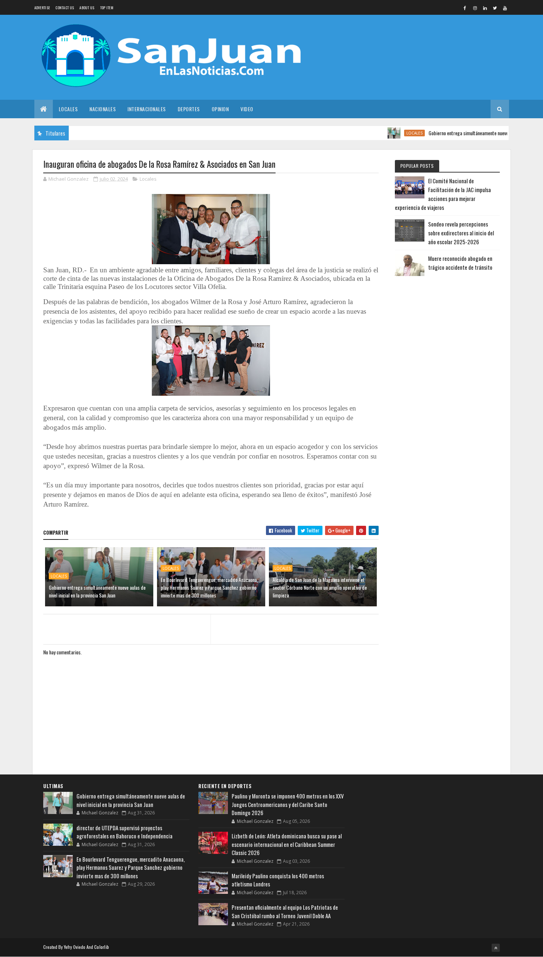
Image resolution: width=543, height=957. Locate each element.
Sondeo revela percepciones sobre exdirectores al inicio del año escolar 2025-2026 (461, 233)
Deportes (189, 109)
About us (86, 7)
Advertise (42, 7)
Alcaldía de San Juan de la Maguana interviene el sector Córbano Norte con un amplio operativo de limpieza (320, 587)
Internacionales (146, 109)
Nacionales (102, 109)
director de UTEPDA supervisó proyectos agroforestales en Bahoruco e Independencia (124, 832)
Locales (68, 109)
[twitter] (495, 8)
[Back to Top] (496, 948)
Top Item (106, 7)
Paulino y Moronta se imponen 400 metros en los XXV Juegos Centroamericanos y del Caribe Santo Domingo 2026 (288, 804)
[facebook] (465, 8)
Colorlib (101, 947)
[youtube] (505, 8)
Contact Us (64, 7)
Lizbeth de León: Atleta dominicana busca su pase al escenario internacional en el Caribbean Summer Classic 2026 (287, 844)
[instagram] (475, 8)
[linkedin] (485, 8)
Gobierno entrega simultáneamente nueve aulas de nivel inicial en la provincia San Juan (97, 591)
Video (246, 109)
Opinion (220, 109)
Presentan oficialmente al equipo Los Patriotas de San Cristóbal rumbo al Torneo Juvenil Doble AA (285, 911)
